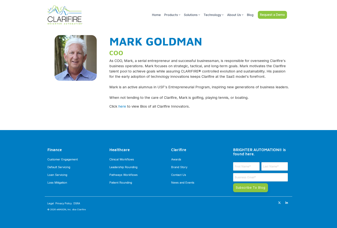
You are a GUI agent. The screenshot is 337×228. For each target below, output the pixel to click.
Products (171, 15)
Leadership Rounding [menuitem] (123, 167)
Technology (212, 15)
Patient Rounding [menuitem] (120, 182)
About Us (234, 15)
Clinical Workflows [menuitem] (121, 159)
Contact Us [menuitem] (178, 175)
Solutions (191, 15)
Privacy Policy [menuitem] (63, 203)
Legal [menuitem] (50, 203)
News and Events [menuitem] (182, 182)
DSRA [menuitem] (77, 203)
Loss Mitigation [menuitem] (57, 182)
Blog (250, 15)
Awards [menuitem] (176, 159)
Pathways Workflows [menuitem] (123, 175)
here (122, 106)
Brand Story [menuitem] (179, 167)
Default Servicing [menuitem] (58, 167)
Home (156, 15)
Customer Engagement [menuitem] (62, 159)
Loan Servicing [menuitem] (57, 175)
